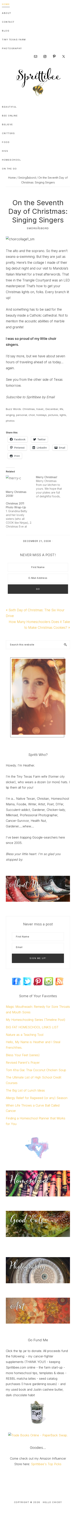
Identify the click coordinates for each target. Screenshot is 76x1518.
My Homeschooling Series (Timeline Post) (35, 1020)
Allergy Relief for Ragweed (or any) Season (36, 1098)
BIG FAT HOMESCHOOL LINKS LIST (32, 1027)
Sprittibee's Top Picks (46, 1464)
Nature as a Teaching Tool (24, 1035)
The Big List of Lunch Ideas (25, 1090)
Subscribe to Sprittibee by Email (30, 397)
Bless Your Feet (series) (23, 1055)
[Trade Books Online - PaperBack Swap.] (38, 1435)
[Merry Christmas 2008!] (19, 482)
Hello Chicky (52, 1502)
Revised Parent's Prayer (23, 1062)
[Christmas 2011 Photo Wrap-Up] (21, 515)
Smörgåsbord (38, 228)
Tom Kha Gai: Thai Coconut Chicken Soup (36, 1070)
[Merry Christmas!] (51, 486)
